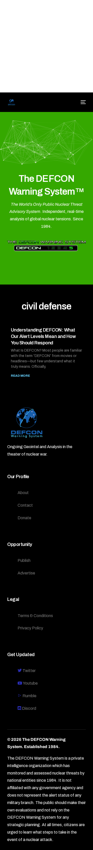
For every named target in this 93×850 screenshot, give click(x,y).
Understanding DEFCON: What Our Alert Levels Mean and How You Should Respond (43, 336)
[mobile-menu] (82, 102)
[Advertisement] (46, 46)
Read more (20, 375)
